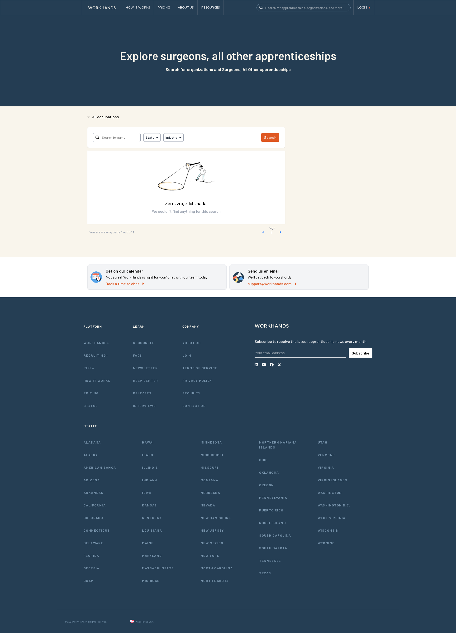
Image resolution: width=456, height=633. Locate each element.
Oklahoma (269, 472)
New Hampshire (216, 518)
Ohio (263, 460)
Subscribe (360, 353)
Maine (147, 543)
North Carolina (217, 568)
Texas (265, 573)
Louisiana (152, 530)
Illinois (150, 467)
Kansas (149, 505)
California (95, 505)
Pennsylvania (273, 498)
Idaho (147, 455)
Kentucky (152, 518)
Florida (91, 555)
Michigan (151, 581)
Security (191, 393)
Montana (209, 480)
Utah (323, 442)
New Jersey (212, 530)
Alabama (92, 442)
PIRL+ (89, 368)
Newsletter (145, 368)
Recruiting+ (96, 355)
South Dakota (273, 548)
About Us (191, 343)
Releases (142, 393)
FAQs (137, 355)
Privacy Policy (197, 380)
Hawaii (148, 442)
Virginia (326, 467)
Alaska (91, 455)
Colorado (93, 518)
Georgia (92, 568)
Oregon (266, 485)
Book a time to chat (122, 283)
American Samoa (100, 467)
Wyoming (326, 543)
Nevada (208, 505)
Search (270, 137)
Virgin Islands (333, 480)
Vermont (326, 455)
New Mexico (212, 543)
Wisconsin (328, 530)
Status (91, 406)
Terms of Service (199, 368)
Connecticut (97, 530)
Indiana (149, 480)
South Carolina (275, 535)
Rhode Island (272, 523)
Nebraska (210, 493)
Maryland (152, 555)
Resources (144, 343)
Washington (330, 493)
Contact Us (194, 406)
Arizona (92, 480)
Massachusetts (158, 568)
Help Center (145, 380)
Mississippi (212, 455)
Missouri (209, 467)
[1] (272, 232)
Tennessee (270, 560)
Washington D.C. (334, 505)
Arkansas (93, 493)
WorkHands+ (96, 343)
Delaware (93, 543)
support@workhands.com (270, 283)
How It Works (97, 380)
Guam (89, 581)
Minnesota (211, 442)
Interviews (144, 406)
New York (210, 555)
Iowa (146, 493)
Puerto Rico (271, 510)
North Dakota (215, 581)
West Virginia (332, 518)
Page (272, 228)
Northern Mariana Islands (278, 444)
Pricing (91, 393)
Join (186, 355)
